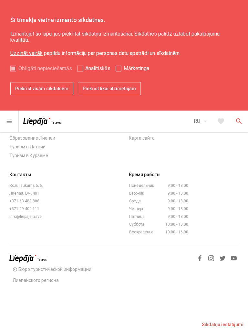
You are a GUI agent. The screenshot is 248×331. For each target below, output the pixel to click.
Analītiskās (97, 68)
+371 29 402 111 (24, 209)
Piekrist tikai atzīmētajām (109, 88)
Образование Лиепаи (32, 138)
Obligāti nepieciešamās (45, 68)
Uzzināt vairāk (26, 53)
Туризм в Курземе (28, 155)
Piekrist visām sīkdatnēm (41, 88)
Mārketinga (136, 68)
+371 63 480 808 (24, 201)
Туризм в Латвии (27, 146)
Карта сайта (142, 138)
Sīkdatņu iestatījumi (222, 324)
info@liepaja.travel (26, 216)
